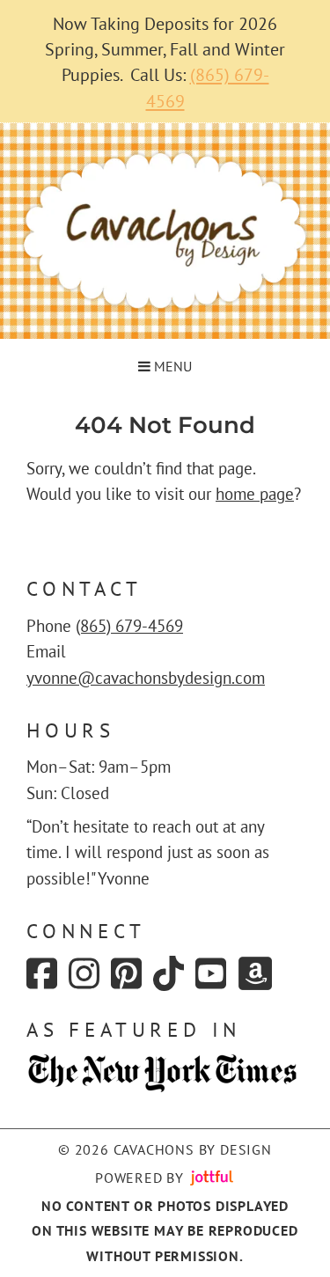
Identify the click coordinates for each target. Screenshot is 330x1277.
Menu (171, 366)
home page (255, 493)
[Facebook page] (41, 973)
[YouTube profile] (210, 973)
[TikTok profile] (168, 973)
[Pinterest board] (126, 973)
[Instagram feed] (84, 973)
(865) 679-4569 (129, 625)
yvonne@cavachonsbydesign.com (145, 677)
